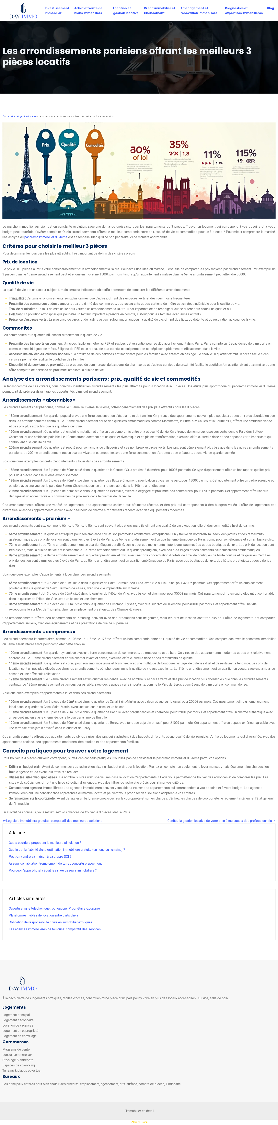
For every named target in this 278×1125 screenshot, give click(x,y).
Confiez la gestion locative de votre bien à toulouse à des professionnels (219, 821)
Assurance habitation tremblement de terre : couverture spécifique (56, 863)
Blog (270, 8)
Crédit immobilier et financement (159, 10)
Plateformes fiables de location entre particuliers (44, 915)
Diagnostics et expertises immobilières (244, 10)
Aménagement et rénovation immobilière (199, 10)
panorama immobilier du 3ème (45, 237)
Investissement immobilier (57, 10)
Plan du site (139, 1122)
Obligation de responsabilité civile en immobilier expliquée (50, 922)
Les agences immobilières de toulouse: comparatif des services (55, 929)
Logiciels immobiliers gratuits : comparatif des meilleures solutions (54, 821)
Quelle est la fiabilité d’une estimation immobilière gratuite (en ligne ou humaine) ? (67, 850)
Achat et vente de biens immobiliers (88, 10)
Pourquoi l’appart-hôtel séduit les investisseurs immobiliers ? (53, 870)
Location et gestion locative (126, 10)
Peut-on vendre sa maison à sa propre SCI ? (40, 856)
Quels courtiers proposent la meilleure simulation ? (45, 843)
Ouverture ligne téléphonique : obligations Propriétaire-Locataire (54, 908)
